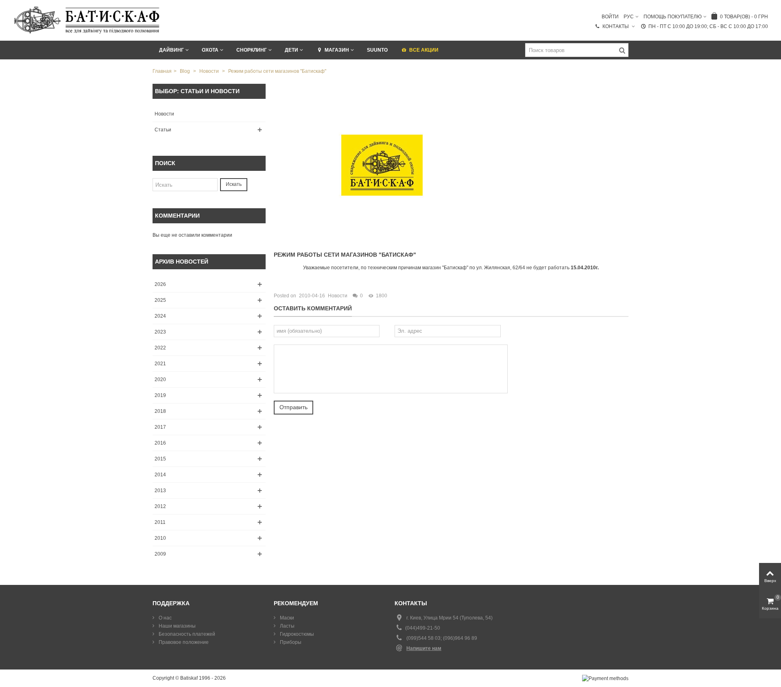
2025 (160, 300)
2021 (160, 363)
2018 (160, 411)
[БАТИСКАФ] (87, 20)
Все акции (423, 50)
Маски (286, 618)
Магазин (337, 50)
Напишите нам (423, 648)
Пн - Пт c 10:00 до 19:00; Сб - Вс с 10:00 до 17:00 (708, 26)
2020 (160, 379)
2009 (160, 554)
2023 (160, 332)
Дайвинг (171, 50)
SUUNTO (377, 50)
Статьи (163, 130)
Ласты (287, 626)
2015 (160, 459)
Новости (164, 114)
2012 (160, 506)
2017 (160, 427)
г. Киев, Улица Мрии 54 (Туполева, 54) (449, 618)
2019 (160, 395)
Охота (210, 50)
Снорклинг (251, 50)
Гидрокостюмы (296, 634)
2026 (160, 284)
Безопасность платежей (186, 634)
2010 (160, 538)
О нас (164, 618)
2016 (160, 443)
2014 (160, 475)
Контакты (616, 26)
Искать (234, 184)
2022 (160, 348)
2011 (160, 522)
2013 (160, 490)
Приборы (290, 642)
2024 (160, 316)
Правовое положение (183, 642)
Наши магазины (176, 626)
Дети (291, 50)
